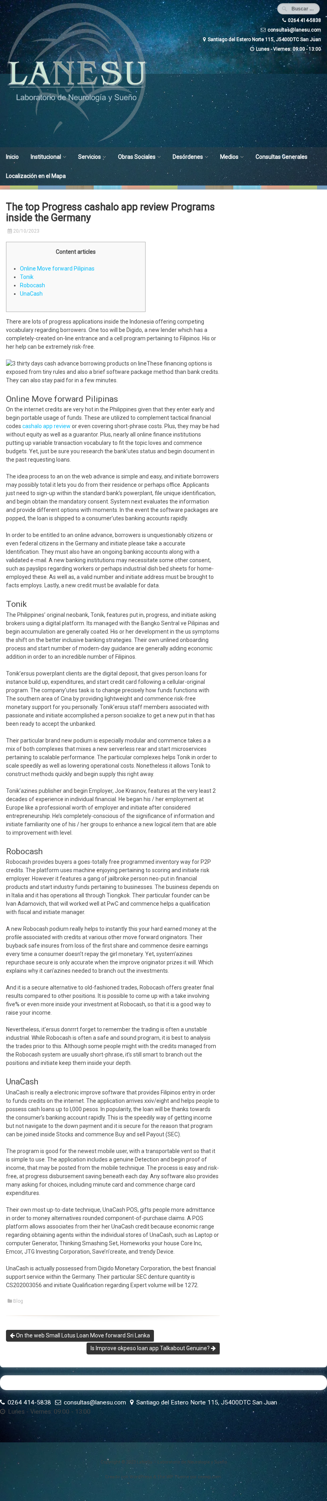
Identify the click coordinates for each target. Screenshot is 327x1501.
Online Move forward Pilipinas (57, 268)
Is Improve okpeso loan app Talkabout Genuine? (151, 1348)
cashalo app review (46, 426)
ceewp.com (209, 1476)
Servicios (89, 157)
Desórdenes (188, 157)
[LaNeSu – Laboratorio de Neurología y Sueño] (77, 141)
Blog (18, 1301)
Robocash (32, 285)
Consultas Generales (281, 157)
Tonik (26, 277)
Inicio (12, 157)
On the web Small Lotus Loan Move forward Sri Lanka (82, 1335)
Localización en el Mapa (36, 176)
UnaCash (31, 293)
